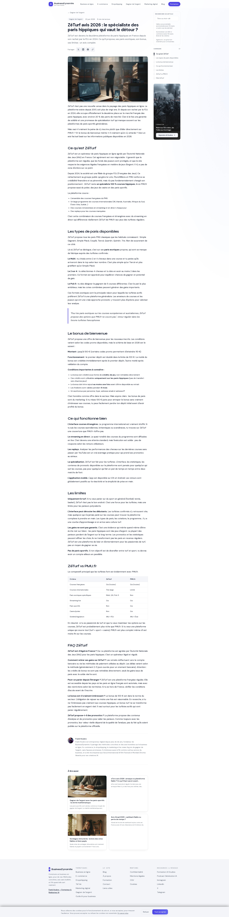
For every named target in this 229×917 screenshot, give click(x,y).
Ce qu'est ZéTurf (162, 54)
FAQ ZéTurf (160, 78)
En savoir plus (123, 913)
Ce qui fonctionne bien (164, 66)
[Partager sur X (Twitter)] (78, 49)
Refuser (146, 912)
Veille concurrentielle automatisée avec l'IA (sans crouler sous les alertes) (165, 26)
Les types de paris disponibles (167, 58)
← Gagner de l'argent (76, 12)
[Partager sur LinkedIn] (83, 49)
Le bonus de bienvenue (164, 62)
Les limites (160, 70)
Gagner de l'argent (75, 19)
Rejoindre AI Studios (166, 135)
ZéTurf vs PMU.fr (162, 74)
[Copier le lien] (93, 49)
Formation (174, 4)
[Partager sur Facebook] (88, 49)
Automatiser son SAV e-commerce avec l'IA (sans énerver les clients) (164, 34)
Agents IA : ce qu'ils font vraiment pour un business (165, 41)
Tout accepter (160, 912)
